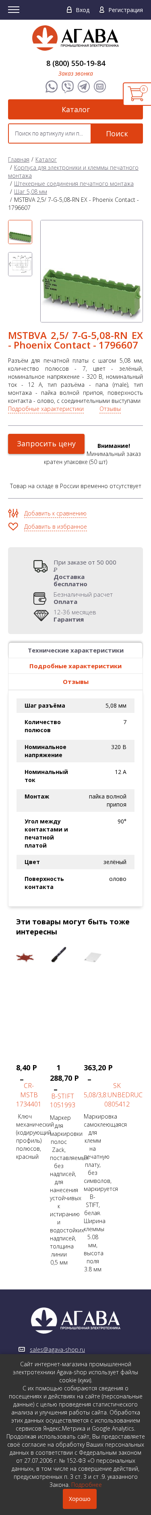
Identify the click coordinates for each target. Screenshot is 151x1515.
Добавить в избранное (55, 526)
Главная (18, 159)
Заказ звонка (75, 73)
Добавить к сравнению (55, 513)
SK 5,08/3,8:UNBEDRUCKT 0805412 (117, 1095)
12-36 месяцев (75, 615)
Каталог (76, 109)
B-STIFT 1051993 (62, 1101)
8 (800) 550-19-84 (75, 63)
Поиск (117, 133)
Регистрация (125, 10)
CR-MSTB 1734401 (28, 1095)
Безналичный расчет (83, 598)
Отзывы (110, 409)
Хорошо (80, 1499)
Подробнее (86, 1484)
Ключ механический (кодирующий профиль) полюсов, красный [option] (29, 1111)
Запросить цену (46, 443)
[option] (20, 232)
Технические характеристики (76, 650)
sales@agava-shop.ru (57, 1349)
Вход (82, 10)
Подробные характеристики (46, 409)
